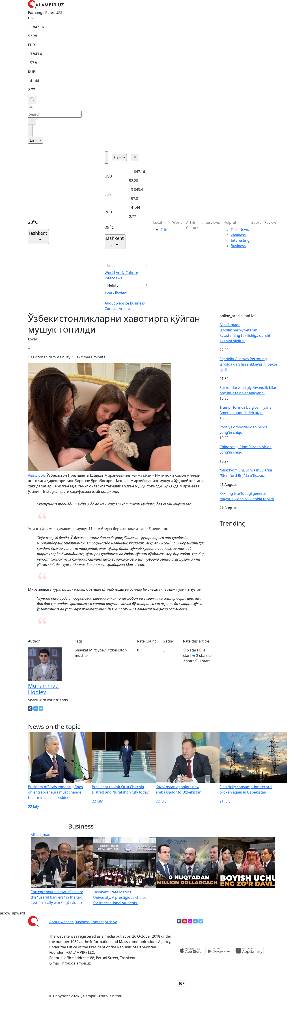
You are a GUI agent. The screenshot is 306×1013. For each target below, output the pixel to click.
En (32, 140)
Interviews (113, 278)
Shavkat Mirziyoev (90, 650)
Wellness (238, 234)
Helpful (113, 285)
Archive (125, 308)
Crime (165, 229)
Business (137, 303)
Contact (111, 308)
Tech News (240, 229)
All (230, 324)
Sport (109, 292)
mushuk (82, 655)
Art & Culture (127, 272)
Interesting (240, 240)
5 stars (192, 650)
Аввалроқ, (37, 475)
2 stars (188, 660)
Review (121, 292)
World (110, 272)
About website (117, 303)
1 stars (205, 660)
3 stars (202, 655)
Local (111, 265)
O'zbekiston (116, 650)
